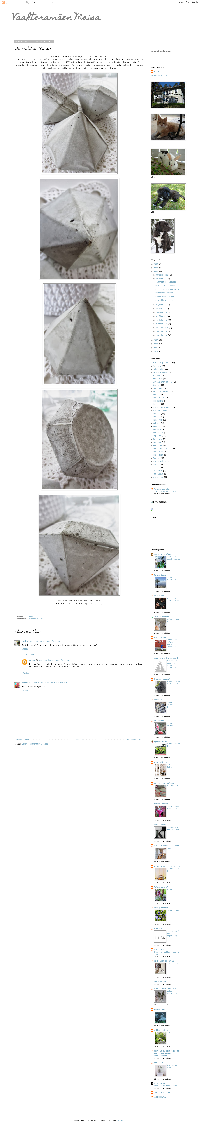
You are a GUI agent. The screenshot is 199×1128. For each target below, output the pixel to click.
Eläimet (157, 376)
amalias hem (160, 637)
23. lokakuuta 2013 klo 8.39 (45, 641)
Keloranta (159, 596)
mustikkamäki (160, 825)
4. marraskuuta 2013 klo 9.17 (53, 683)
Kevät (156, 404)
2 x (168, 1033)
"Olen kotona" (161, 887)
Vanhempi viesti (135, 739)
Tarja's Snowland (162, 554)
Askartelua (158, 369)
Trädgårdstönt (161, 908)
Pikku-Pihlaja (161, 1030)
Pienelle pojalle (164, 300)
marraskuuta (162, 275)
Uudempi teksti (22, 739)
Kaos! (169, 848)
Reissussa (158, 455)
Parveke (157, 442)
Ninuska (158, 929)
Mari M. (25, 641)
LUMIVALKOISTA (161, 804)
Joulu (156, 385)
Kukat (156, 417)
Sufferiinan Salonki (164, 783)
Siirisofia (159, 1084)
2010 (156, 348)
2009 (156, 351)
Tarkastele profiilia (162, 75)
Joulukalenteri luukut (165, 491)
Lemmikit (157, 426)
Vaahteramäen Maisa (56, 18)
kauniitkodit (160, 1056)
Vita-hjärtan (160, 762)
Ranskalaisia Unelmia (165, 989)
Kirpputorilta (160, 410)
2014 (156, 268)
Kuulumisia (172, 786)
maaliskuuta (162, 328)
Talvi (156, 468)
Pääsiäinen (158, 452)
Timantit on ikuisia (165, 282)
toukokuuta (162, 320)
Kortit (156, 414)
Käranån (158, 700)
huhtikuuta (162, 324)
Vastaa (25, 649)
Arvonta (157, 366)
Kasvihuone (158, 388)
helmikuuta (162, 332)
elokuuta (161, 309)
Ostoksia (157, 439)
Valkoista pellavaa (164, 961)
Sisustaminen (159, 461)
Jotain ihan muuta (162, 382)
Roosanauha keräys (164, 297)
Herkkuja (157, 379)
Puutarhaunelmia (161, 449)
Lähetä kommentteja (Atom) (35, 744)
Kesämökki (158, 401)
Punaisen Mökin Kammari (166, 658)
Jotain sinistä (161, 617)
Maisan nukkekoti (162, 489)
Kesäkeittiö (159, 398)
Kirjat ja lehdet (162, 407)
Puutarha (157, 446)
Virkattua (158, 477)
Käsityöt (157, 420)
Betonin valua (36, 619)
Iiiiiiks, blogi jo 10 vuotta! (173, 600)
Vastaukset (30, 655)
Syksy (156, 464)
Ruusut (156, 458)
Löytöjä (157, 430)
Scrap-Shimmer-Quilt (171, 704)
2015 (156, 264)
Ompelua (157, 436)
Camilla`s (159, 950)
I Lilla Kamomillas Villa (167, 846)
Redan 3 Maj (173, 910)
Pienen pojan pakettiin (167, 289)
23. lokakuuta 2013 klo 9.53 (54, 660)
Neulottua (158, 433)
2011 (156, 344)
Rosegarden (159, 1009)
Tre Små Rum (160, 982)
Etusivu (79, 739)
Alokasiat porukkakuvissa (173, 559)
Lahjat (156, 423)
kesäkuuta (161, 316)
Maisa (32, 660)
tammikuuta (162, 335)
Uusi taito (172, 963)
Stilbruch (159, 721)
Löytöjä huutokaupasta (165, 1086)
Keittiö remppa (160, 391)
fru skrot (159, 1063)
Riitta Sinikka (29, 683)
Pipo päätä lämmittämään (167, 286)
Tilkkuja (157, 471)
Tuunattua (158, 474)
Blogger (121, 1120)
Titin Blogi (160, 575)
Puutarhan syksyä (164, 293)
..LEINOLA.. (160, 1097)
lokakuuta (161, 279)
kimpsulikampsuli (162, 679)
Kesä (155, 395)
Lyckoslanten (160, 741)
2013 (156, 272)
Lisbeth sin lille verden (167, 866)
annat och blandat (163, 1093)
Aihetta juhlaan (161, 363)
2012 (156, 340)
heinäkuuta (162, 313)
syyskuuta (161, 305)
